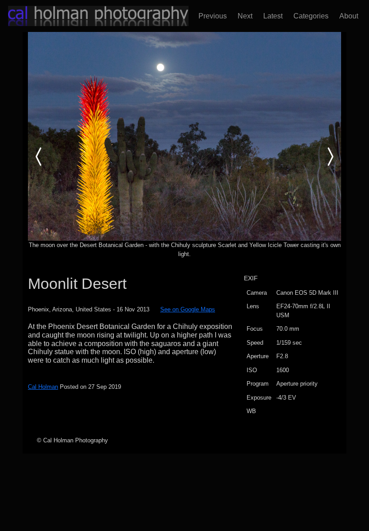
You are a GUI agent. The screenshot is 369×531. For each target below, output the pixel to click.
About (347, 16)
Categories (309, 16)
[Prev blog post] (184, 135)
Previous (211, 16)
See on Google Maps (187, 309)
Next (243, 16)
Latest (271, 16)
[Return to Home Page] (90, 16)
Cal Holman (43, 386)
